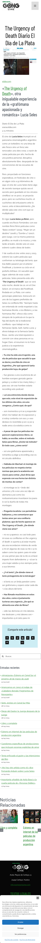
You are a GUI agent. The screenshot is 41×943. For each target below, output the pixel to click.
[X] (12, 638)
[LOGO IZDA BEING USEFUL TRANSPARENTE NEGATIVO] (20, 863)
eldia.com (6, 81)
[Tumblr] (33, 638)
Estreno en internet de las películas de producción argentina (32, 816)
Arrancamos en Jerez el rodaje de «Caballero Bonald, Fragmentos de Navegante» (17, 691)
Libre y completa (9, 723)
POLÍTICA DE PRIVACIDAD (27, 940)
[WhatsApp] (28, 638)
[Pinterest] (7, 642)
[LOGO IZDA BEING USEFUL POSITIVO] (11, 2)
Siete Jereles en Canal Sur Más (15, 703)
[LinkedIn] (22, 638)
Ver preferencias (20, 934)
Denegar (20, 928)
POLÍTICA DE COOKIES (11, 940)
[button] (38, 898)
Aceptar (20, 922)
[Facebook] (7, 638)
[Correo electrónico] (22, 642)
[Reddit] (17, 638)
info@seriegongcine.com (20, 885)
